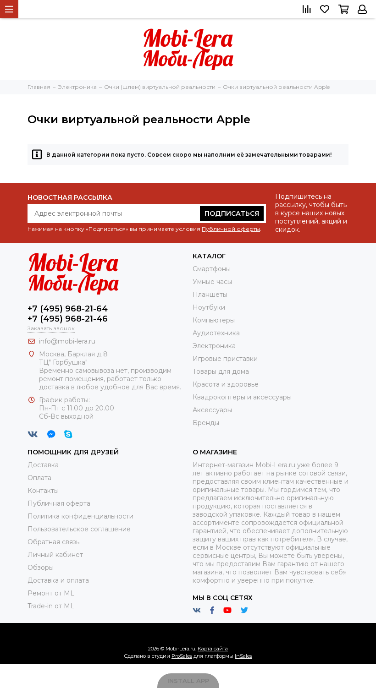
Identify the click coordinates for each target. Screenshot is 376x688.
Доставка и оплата (58, 580)
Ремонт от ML (51, 593)
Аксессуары (212, 410)
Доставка (43, 465)
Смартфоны (212, 269)
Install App (188, 680)
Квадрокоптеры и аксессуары (242, 397)
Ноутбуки (209, 307)
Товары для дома (221, 371)
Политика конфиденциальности (80, 516)
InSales (243, 656)
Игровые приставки (225, 359)
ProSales (181, 656)
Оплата (39, 478)
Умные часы (212, 282)
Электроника (214, 346)
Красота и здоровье (226, 384)
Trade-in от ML (51, 606)
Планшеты (210, 294)
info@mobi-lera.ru (67, 341)
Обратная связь (53, 542)
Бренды (206, 423)
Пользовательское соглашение (79, 529)
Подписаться (232, 213)
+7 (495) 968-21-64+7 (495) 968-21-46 (68, 314)
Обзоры (41, 567)
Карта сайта (213, 648)
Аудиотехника (216, 333)
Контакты (43, 490)
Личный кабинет (55, 555)
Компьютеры (214, 320)
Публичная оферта (59, 503)
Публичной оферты (231, 228)
